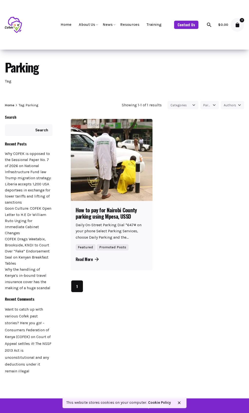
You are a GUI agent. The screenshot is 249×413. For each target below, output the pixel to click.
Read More (84, 259)
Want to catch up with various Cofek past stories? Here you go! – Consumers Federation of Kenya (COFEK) (27, 323)
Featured (85, 247)
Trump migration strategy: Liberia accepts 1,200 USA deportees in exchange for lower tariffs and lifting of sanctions (28, 190)
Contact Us (186, 24)
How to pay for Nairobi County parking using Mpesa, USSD (106, 213)
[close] (179, 403)
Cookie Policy (159, 402)
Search (10, 117)
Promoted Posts (112, 247)
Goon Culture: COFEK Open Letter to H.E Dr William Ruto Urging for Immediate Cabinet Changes (28, 220)
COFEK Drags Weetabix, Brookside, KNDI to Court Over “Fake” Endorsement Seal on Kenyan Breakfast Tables (27, 251)
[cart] (237, 25)
